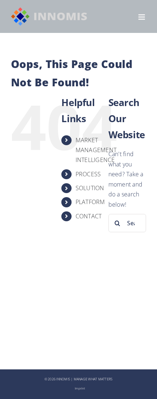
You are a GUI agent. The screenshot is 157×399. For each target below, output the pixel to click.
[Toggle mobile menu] (142, 17)
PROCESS (88, 174)
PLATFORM (90, 202)
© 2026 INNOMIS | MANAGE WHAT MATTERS (79, 379)
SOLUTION (90, 188)
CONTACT (89, 216)
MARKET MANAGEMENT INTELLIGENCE (96, 150)
